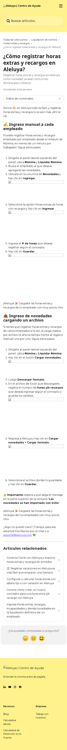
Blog (6, 714)
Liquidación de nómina (44, 39)
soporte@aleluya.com (17, 535)
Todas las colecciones (15, 39)
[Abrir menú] (61, 6)
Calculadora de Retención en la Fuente (12, 734)
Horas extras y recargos (16, 43)
